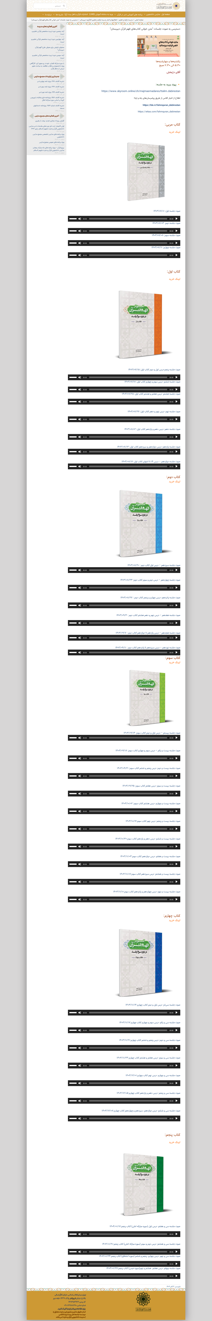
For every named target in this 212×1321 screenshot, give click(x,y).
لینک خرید (174, 132)
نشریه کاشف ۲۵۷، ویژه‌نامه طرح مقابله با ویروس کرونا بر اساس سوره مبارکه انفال (47, 98)
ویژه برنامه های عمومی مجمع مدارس (51, 142)
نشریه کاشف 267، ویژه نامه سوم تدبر (51, 86)
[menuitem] (166, 14)
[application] (124, 219)
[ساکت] (79, 218)
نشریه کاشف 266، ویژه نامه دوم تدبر (51, 92)
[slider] (73, 218)
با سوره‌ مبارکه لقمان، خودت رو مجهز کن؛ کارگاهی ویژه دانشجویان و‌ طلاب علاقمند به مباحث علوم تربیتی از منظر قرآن (47, 66)
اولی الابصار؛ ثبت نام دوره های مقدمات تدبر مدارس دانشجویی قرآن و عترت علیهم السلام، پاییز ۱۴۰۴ (46, 127)
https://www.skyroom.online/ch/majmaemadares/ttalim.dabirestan (141, 91)
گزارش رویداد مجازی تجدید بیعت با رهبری (49, 121)
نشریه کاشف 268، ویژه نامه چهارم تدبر (50, 81)
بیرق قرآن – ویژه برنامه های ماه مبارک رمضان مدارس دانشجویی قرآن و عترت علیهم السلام (48, 149)
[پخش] (176, 218)
